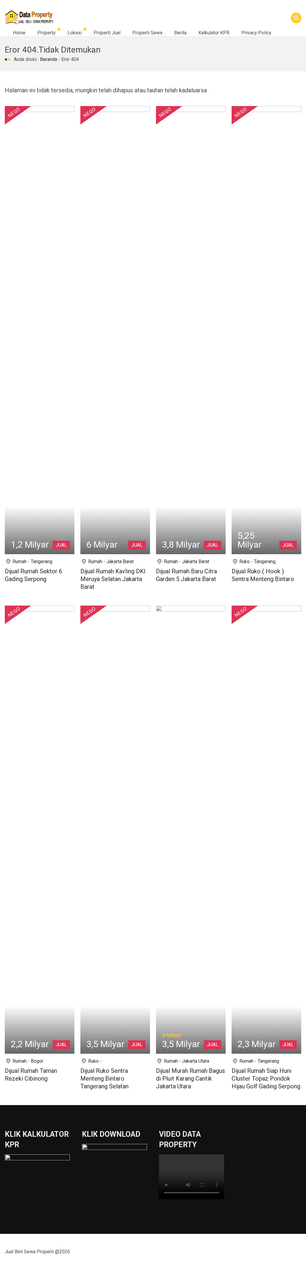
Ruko (244, 561)
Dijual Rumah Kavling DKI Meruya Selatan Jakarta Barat (113, 579)
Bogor (37, 1061)
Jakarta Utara (195, 1061)
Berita (180, 33)
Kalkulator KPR (214, 33)
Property (46, 33)
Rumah (20, 561)
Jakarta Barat (120, 561)
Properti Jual (107, 33)
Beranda (48, 59)
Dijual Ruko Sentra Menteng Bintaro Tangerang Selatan (104, 1078)
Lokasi (75, 33)
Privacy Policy (256, 33)
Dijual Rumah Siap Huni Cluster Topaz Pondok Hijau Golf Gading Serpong (266, 1078)
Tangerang (41, 561)
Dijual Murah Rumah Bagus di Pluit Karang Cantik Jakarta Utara (190, 1078)
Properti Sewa (147, 33)
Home (19, 33)
